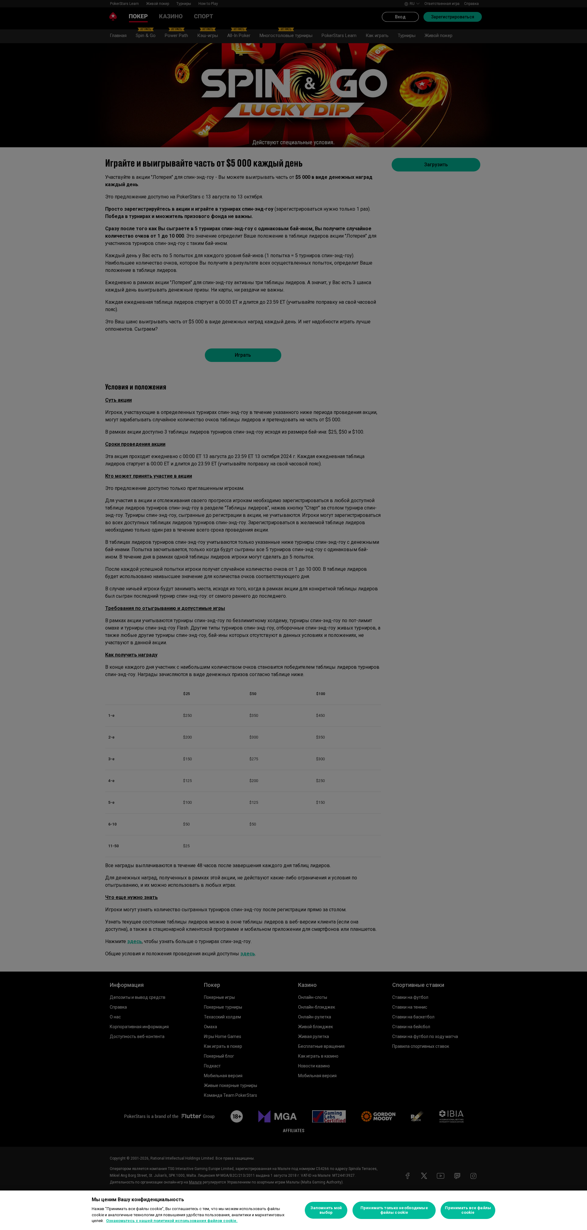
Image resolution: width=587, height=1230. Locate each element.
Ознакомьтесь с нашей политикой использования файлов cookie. (172, 1220)
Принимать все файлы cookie (468, 1210)
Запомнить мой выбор (326, 1210)
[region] (293, 1210)
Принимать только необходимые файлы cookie (394, 1210)
